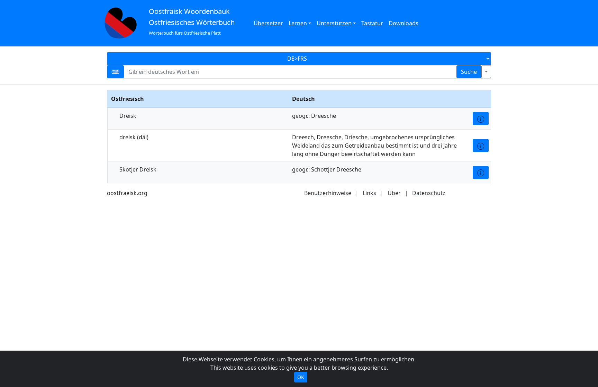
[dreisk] (481, 145)
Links (369, 193)
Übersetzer (268, 23)
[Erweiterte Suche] (486, 71)
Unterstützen (334, 23)
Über (394, 193)
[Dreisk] (481, 118)
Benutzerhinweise (327, 193)
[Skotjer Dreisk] (481, 172)
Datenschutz (428, 193)
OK (300, 377)
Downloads (403, 23)
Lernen (298, 23)
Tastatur (372, 23)
